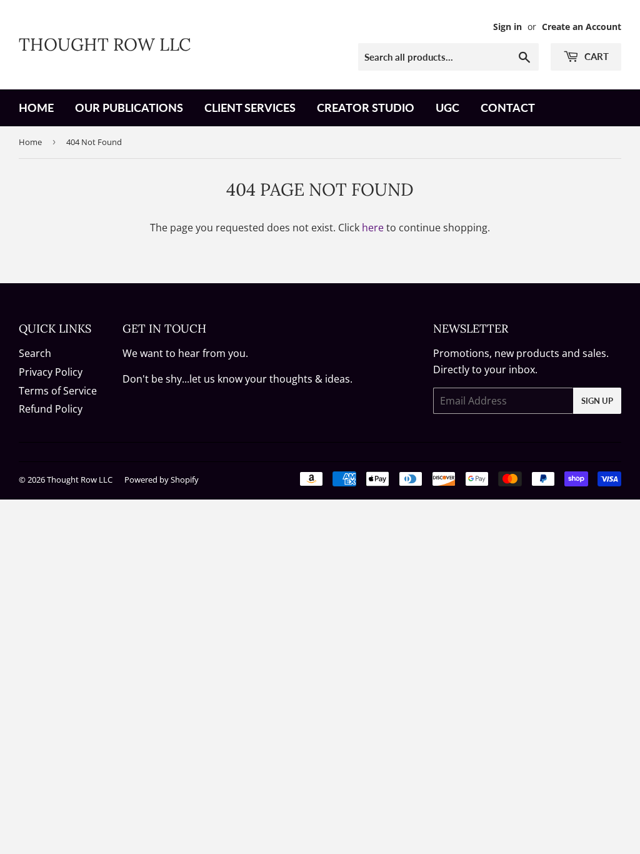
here (373, 227)
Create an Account (581, 27)
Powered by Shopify (161, 479)
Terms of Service (58, 391)
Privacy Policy (50, 372)
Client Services (250, 107)
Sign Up (597, 401)
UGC (447, 107)
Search (35, 353)
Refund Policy (50, 409)
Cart (595, 56)
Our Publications (129, 107)
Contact (508, 107)
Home (36, 107)
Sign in (507, 27)
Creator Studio (365, 107)
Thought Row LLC (105, 44)
